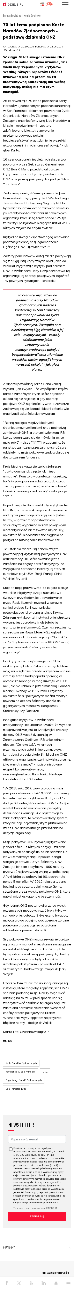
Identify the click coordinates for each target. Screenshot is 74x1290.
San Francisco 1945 (16, 1088)
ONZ (45, 1071)
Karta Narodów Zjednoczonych (21, 1063)
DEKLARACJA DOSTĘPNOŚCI (55, 1273)
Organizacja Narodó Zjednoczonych (24, 1080)
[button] (70, 1248)
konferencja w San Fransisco (20, 1071)
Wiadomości (12, 50)
